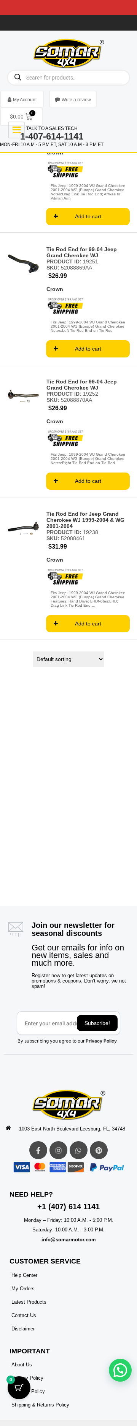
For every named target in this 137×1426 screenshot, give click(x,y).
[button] (120, 1370)
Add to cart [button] (88, 216)
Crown (54, 289)
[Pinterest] (99, 1150)
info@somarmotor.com (68, 1239)
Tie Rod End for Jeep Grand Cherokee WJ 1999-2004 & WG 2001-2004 (85, 520)
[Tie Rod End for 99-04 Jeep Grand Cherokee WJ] (23, 263)
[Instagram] (58, 1150)
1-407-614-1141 (51, 136)
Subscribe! (97, 1023)
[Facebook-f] (38, 1150)
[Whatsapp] (79, 1150)
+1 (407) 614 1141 (68, 1206)
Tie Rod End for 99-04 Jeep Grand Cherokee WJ (81, 252)
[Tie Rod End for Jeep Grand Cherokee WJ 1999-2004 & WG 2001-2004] (23, 528)
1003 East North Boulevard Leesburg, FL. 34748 (72, 1129)
